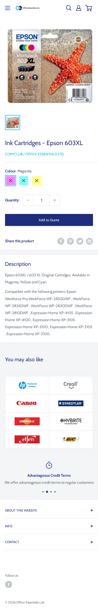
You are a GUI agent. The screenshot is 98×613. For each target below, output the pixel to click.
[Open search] (69, 8)
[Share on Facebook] (60, 240)
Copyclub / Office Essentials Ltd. (34, 154)
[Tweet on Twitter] (79, 240)
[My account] (78, 8)
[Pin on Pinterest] (70, 240)
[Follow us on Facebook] (8, 584)
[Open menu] (7, 8)
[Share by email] (89, 240)
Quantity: (12, 200)
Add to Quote (49, 220)
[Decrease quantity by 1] (28, 200)
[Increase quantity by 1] (55, 200)
